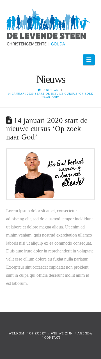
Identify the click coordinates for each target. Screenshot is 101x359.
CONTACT (52, 337)
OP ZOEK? (37, 333)
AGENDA (84, 333)
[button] (89, 59)
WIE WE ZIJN (62, 333)
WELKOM (16, 333)
